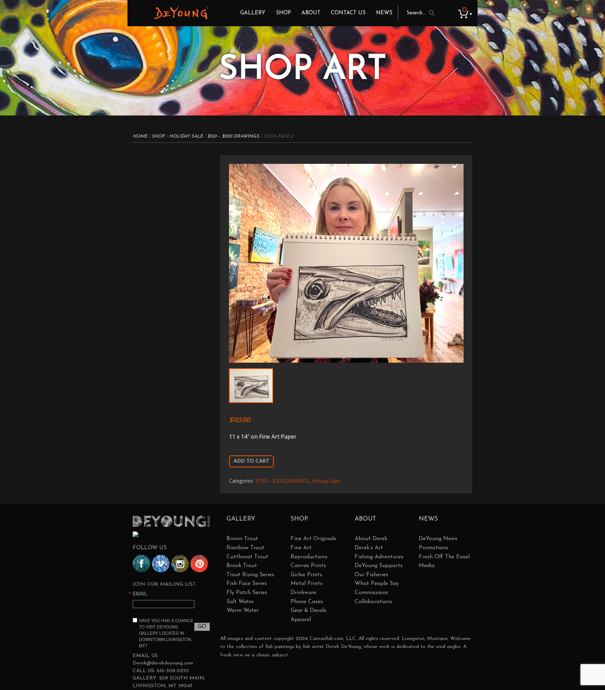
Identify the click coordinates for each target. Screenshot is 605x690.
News (384, 13)
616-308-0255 (173, 671)
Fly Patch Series (247, 592)
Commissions (371, 592)
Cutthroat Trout (247, 557)
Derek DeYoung (181, 12)
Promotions (433, 548)
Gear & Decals (308, 610)
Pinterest (199, 563)
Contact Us (348, 13)
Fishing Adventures (379, 557)
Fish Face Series (247, 583)
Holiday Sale (186, 136)
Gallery (252, 13)
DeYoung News (438, 539)
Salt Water (240, 602)
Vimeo (160, 563)
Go (202, 626)
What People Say (377, 583)
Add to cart (251, 461)
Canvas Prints (308, 566)
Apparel (301, 619)
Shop (283, 13)
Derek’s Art (369, 548)
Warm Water (243, 610)
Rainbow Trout (245, 548)
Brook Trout (242, 566)
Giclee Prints (306, 575)
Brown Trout (242, 539)
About (310, 13)
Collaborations (373, 602)
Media (426, 566)
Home (140, 136)
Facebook (141, 563)
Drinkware (303, 592)
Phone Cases (307, 602)
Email (140, 593)
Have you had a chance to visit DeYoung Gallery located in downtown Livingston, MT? (166, 632)
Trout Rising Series (250, 575)
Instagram (180, 563)
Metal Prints (306, 583)
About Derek (371, 539)
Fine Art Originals (313, 539)
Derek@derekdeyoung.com (163, 663)
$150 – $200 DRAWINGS (233, 136)
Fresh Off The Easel (444, 557)
